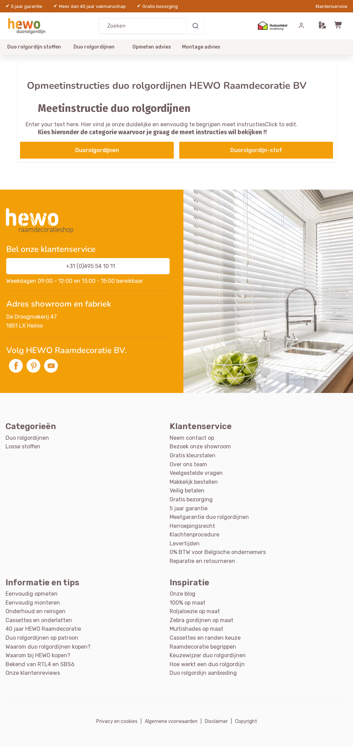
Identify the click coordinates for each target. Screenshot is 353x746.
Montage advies (201, 47)
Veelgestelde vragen (196, 473)
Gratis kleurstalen (192, 455)
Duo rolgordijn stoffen (34, 47)
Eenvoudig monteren (33, 602)
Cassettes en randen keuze (205, 638)
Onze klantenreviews (33, 673)
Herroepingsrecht (192, 526)
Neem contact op (192, 438)
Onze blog (182, 593)
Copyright (246, 721)
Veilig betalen (187, 490)
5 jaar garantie (189, 508)
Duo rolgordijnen (93, 47)
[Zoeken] (195, 25)
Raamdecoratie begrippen (203, 646)
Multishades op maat (196, 629)
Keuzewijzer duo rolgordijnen (208, 655)
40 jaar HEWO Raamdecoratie (43, 629)
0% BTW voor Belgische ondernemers (218, 552)
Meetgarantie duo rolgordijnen (209, 517)
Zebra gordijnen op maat (201, 620)
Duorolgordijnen (97, 150)
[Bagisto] (28, 25)
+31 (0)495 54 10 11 (90, 266)
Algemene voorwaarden (171, 721)
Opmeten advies (151, 47)
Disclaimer (216, 721)
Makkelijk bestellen (194, 482)
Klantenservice (331, 6)
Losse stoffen (23, 446)
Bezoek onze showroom (200, 446)
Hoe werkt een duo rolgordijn (207, 664)
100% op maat (187, 602)
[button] (322, 25)
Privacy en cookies (117, 721)
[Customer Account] (301, 25)
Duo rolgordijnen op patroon (42, 638)
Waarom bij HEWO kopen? (38, 655)
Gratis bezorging (191, 499)
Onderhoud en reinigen (35, 611)
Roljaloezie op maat (195, 611)
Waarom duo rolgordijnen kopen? (48, 646)
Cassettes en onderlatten (39, 620)
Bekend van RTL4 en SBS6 (40, 664)
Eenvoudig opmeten (32, 593)
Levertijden (185, 543)
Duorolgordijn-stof (256, 150)
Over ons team (188, 464)
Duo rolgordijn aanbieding (203, 673)
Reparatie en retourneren (202, 561)
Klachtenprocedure (194, 534)
